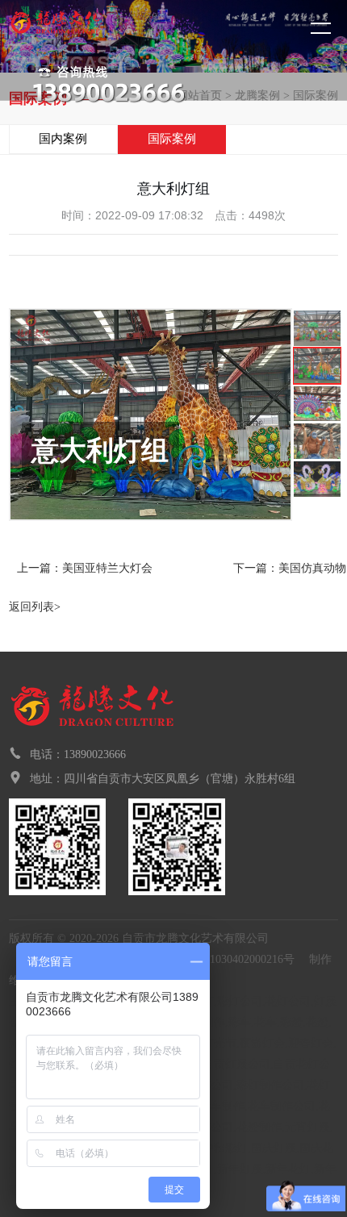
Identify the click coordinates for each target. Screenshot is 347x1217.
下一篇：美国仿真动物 (289, 568)
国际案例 (172, 138)
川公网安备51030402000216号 (221, 959)
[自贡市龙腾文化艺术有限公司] (84, 30)
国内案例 (63, 138)
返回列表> (35, 607)
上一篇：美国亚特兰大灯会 (85, 568)
